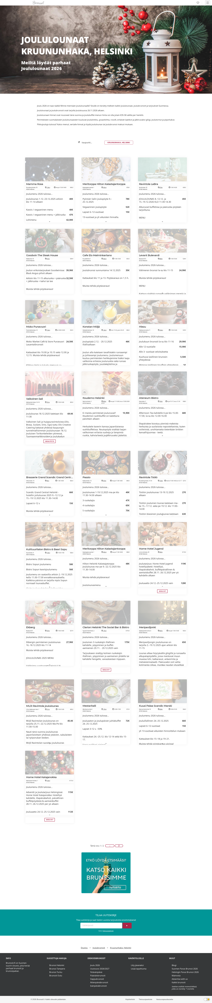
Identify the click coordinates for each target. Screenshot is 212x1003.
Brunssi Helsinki (56, 965)
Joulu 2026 (95, 965)
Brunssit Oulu (55, 975)
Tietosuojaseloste (107, 931)
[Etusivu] (38, 3)
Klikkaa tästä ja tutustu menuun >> (43, 365)
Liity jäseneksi (137, 965)
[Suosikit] (198, 3)
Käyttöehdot (130, 999)
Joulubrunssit (99, 947)
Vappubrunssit (97, 979)
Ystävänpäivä (96, 972)
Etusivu (84, 947)
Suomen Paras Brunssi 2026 (185, 968)
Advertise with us (180, 979)
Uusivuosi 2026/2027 (99, 968)
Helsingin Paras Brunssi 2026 (185, 972)
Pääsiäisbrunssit (97, 975)
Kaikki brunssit (179, 982)
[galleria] (27, 321)
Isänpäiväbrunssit (98, 986)
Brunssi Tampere (57, 968)
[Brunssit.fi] (106, 872)
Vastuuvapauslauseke (164, 999)
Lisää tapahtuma (138, 968)
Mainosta (176, 975)
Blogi (174, 965)
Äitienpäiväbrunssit (99, 982)
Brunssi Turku (55, 972)
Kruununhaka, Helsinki (118, 143)
